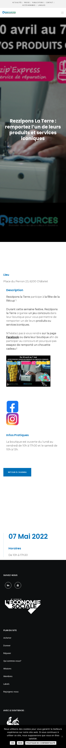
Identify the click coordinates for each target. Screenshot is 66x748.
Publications (37, 2)
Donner (6, 645)
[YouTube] (18, 585)
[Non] (62, 736)
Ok (12, 743)
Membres (7, 676)
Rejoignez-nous (10, 692)
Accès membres (28, 5)
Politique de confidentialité (40, 743)
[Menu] (61, 12)
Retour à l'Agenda (17, 472)
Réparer (7, 653)
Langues (41, 5)
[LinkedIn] (8, 585)
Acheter (7, 638)
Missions (7, 668)
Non (20, 743)
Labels (6, 684)
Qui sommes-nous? (12, 661)
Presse (27, 2)
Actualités (17, 2)
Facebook (12, 337)
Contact (49, 2)
